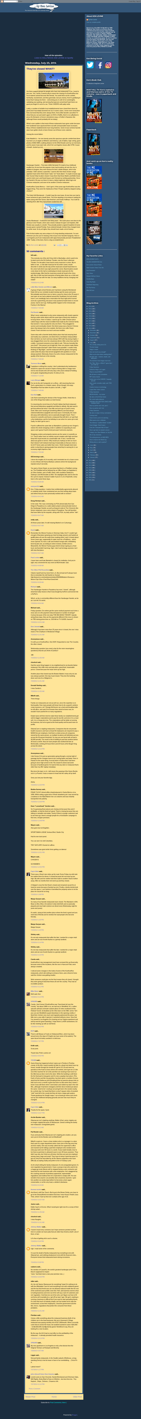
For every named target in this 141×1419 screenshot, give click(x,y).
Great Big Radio (91, 282)
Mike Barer (35, 991)
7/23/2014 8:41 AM (37, 496)
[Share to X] (62, 245)
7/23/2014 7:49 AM (37, 390)
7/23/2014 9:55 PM (37, 1056)
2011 (90, 465)
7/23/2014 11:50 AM (37, 658)
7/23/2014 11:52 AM (37, 691)
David (33, 530)
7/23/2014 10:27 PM (38, 1113)
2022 (90, 308)
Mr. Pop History (91, 287)
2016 (90, 323)
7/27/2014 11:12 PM (37, 1384)
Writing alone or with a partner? (98, 442)
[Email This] (58, 245)
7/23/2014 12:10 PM (38, 749)
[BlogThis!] (60, 245)
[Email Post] (54, 245)
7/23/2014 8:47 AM (37, 515)
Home (54, 1397)
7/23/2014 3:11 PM (37, 987)
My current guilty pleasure (97, 399)
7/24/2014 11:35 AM (37, 1212)
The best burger (94, 347)
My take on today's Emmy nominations (100, 413)
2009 (90, 470)
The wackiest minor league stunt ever (100, 360)
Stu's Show (90, 273)
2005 (90, 480)
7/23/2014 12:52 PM (38, 867)
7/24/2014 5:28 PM (37, 1262)
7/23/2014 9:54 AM (37, 603)
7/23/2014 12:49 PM (38, 820)
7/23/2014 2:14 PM (37, 942)
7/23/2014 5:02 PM (37, 1026)
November (93, 332)
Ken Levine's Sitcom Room (94, 265)
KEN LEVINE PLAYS (92, 259)
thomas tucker (36, 1189)
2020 (90, 313)
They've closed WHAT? (96, 372)
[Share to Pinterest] (67, 245)
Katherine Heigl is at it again (97, 369)
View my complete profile (94, 22)
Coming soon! (93, 415)
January (92, 457)
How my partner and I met (97, 408)
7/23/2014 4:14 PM (37, 997)
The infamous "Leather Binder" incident (100, 422)
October (92, 335)
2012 (90, 463)
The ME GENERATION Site (94, 262)
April (91, 450)
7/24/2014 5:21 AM (37, 1127)
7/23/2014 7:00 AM (37, 308)
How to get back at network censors (100, 430)
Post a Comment (34, 1389)
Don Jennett (35, 626)
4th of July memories (95, 435)
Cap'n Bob (35, 871)
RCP (33, 1031)
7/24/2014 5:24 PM (37, 1241)
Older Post (77, 1397)
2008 (90, 472)
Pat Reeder (35, 312)
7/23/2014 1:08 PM (37, 894)
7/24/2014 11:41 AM (37, 1222)
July (91, 342)
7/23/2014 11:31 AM (37, 634)
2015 (90, 325)
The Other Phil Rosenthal (40, 570)
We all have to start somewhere (98, 374)
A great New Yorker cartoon (97, 389)
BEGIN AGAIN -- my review (97, 394)
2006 (90, 477)
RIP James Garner (95, 377)
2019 (90, 316)
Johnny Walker (36, 1227)
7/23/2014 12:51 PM (38, 852)
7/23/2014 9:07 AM (37, 525)
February (92, 455)
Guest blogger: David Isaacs (97, 425)
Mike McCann (90, 290)
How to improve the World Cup (98, 439)
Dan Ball (34, 395)
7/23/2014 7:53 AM (37, 452)
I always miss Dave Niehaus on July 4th (101, 432)
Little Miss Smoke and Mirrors (42, 287)
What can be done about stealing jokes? (101, 354)
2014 (90, 328)
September (93, 337)
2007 (90, 475)
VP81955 (34, 1001)
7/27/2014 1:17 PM (37, 1369)
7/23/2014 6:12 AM (37, 282)
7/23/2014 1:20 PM (37, 920)
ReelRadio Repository (93, 284)
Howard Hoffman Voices (93, 276)
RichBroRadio (90, 279)
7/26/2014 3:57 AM (37, 1351)
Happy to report (94, 349)
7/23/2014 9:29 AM (37, 582)
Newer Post (30, 1397)
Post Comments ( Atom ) (58, 1402)
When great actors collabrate (98, 420)
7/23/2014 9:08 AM (37, 565)
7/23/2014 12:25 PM (38, 785)
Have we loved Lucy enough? (98, 352)
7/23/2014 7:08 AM (37, 359)
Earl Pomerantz (91, 270)
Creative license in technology (98, 387)
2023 (90, 306)
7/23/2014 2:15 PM (37, 955)
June (91, 445)
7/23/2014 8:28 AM (37, 482)
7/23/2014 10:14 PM (38, 1102)
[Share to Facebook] (65, 245)
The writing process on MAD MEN (99, 437)
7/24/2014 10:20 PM (38, 1277)
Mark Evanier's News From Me (95, 267)
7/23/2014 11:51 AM (37, 681)
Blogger (74, 1415)
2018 (90, 318)
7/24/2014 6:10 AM (37, 1185)
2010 (90, 467)
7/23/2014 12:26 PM (38, 802)
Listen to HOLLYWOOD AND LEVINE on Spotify (53, 58)
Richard (34, 587)
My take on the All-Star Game (98, 397)
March (92, 452)
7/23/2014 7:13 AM (37, 376)
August (92, 340)
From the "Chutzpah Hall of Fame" (99, 427)
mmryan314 (35, 486)
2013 (90, 460)
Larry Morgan (36, 380)
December (93, 330)
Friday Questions (94, 367)
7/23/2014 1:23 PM (37, 930)
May (91, 447)
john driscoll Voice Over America (43, 1374)
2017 (90, 321)
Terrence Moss (36, 363)
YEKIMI (33, 1060)
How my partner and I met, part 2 (99, 405)
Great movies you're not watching (99, 418)
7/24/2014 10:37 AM (37, 1200)
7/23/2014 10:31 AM (37, 622)
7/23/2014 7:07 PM (37, 1041)
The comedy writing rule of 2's (98, 344)
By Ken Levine (92, 19)
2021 (90, 311)
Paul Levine (35, 557)
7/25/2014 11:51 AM (37, 1311)
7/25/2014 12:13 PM (38, 1338)
